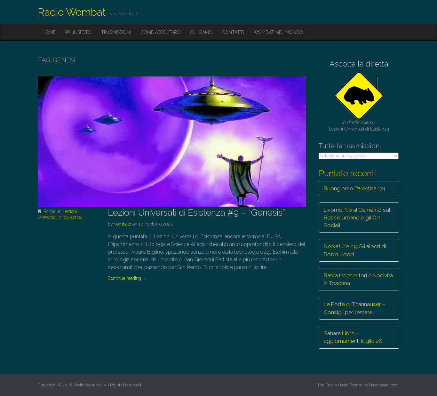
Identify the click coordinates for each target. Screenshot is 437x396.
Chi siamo (201, 32)
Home (49, 32)
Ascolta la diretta (359, 63)
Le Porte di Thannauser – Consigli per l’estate (354, 308)
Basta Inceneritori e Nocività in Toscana (358, 279)
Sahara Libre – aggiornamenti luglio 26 (353, 337)
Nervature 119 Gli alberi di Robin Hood (355, 250)
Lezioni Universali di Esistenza (60, 214)
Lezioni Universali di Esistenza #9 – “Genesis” (196, 212)
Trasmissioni (116, 32)
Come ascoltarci (161, 32)
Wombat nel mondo (278, 32)
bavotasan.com (383, 385)
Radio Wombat (72, 12)
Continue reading (127, 278)
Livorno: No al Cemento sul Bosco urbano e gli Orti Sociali (357, 218)
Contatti (233, 32)
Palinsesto (78, 32)
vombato (122, 223)
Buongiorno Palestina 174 (354, 188)
